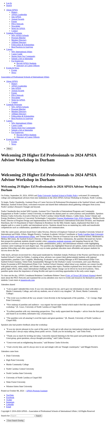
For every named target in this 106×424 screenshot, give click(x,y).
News (13, 72)
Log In (9, 3)
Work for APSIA (18, 28)
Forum (14, 21)
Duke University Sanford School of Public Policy (58, 195)
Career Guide (16, 54)
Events (14, 70)
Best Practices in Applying (22, 47)
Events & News (12, 68)
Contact (14, 31)
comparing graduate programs (59, 241)
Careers (9, 49)
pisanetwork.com (28, 280)
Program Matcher (18, 38)
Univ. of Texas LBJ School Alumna (80, 275)
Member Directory (18, 40)
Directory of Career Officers (28, 65)
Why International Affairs (21, 52)
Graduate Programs (14, 33)
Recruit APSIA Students (26, 63)
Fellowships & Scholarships (22, 45)
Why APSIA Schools (20, 35)
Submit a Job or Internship (22, 59)
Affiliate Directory (18, 42)
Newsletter (15, 26)
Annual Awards (17, 19)
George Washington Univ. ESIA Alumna (73, 218)
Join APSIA (16, 17)
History (14, 12)
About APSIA (12, 10)
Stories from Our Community (23, 56)
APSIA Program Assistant (36, 391)
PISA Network (17, 24)
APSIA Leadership (19, 14)
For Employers (17, 61)
